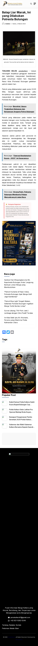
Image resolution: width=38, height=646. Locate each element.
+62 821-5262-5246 (18, 620)
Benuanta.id (19, 639)
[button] (31, 3)
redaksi (7, 24)
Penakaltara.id (11, 637)
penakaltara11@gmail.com (20, 617)
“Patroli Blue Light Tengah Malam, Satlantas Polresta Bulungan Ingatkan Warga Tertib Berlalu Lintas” (18, 303)
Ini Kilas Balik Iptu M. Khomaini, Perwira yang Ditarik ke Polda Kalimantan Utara (16, 320)
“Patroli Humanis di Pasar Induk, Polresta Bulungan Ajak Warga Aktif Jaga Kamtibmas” (18, 294)
